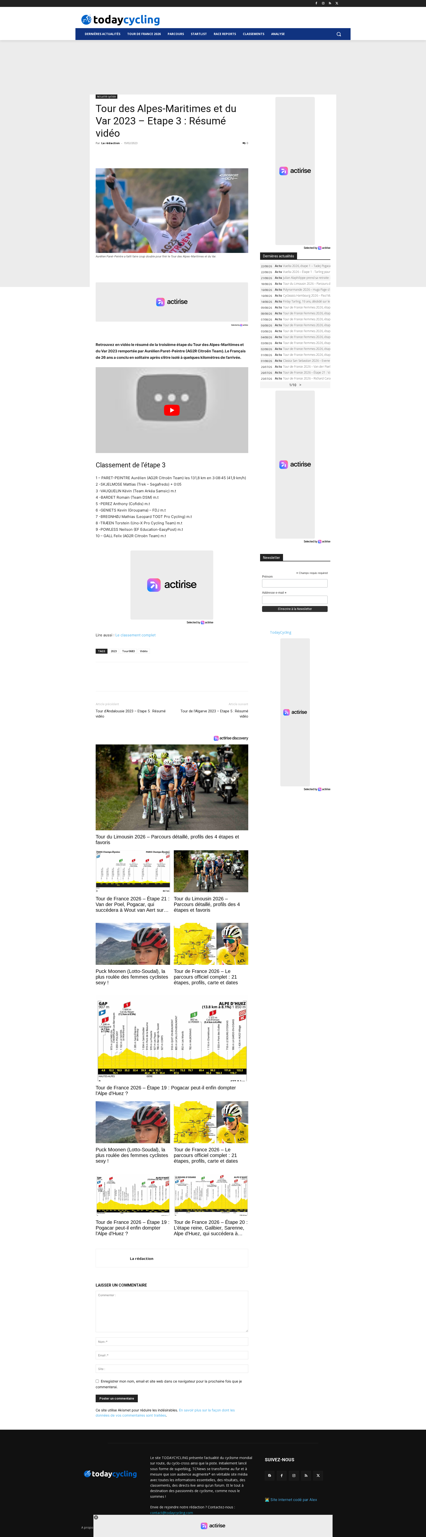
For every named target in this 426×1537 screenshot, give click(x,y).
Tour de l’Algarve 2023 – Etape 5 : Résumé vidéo (214, 714)
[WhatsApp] (135, 154)
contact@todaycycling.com (171, 1512)
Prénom (267, 576)
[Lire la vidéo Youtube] (172, 410)
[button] (339, 34)
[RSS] (330, 3)
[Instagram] (323, 3)
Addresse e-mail (274, 593)
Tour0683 (128, 651)
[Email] (146, 154)
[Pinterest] (123, 154)
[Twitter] (337, 3)
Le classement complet (135, 635)
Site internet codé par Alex (293, 1499)
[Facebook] (316, 3)
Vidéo (144, 651)
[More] (157, 154)
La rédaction (110, 143)
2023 (114, 651)
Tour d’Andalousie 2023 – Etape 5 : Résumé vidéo (131, 714)
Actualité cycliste (106, 96)
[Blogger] (269, 1475)
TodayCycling (280, 632)
